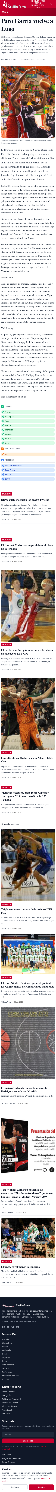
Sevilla (5, 1346)
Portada (5, 1339)
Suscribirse (28, 1441)
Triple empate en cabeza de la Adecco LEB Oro (26, 911)
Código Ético (7, 1395)
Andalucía (6, 1350)
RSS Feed (6, 1379)
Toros (4, 1361)
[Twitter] (8, 1327)
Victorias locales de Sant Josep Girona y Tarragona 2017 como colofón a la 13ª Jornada (25, 796)
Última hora (7, 1343)
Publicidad (6, 1454)
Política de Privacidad (11, 1399)
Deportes (6, 1357)
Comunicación (8, 1364)
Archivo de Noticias (10, 1375)
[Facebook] (3, 1327)
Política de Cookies (10, 1402)
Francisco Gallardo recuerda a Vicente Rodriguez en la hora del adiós (24, 1090)
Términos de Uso (9, 1406)
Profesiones (7, 1372)
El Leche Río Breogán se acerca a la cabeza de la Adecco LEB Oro (27, 652)
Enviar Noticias (8, 1462)
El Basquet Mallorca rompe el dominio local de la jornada (27, 547)
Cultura (5, 1368)
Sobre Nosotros (8, 1391)
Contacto (6, 1413)
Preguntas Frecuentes (11, 1458)
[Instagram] (12, 1327)
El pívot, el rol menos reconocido (20, 1267)
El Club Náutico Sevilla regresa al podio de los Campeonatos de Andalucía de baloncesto (27, 985)
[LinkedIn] (17, 1327)
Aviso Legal (7, 1410)
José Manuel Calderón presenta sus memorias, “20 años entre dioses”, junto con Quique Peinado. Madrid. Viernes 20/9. (27, 1193)
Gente (4, 1354)
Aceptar (41, 1487)
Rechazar (15, 1487)
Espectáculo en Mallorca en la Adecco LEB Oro (27, 760)
